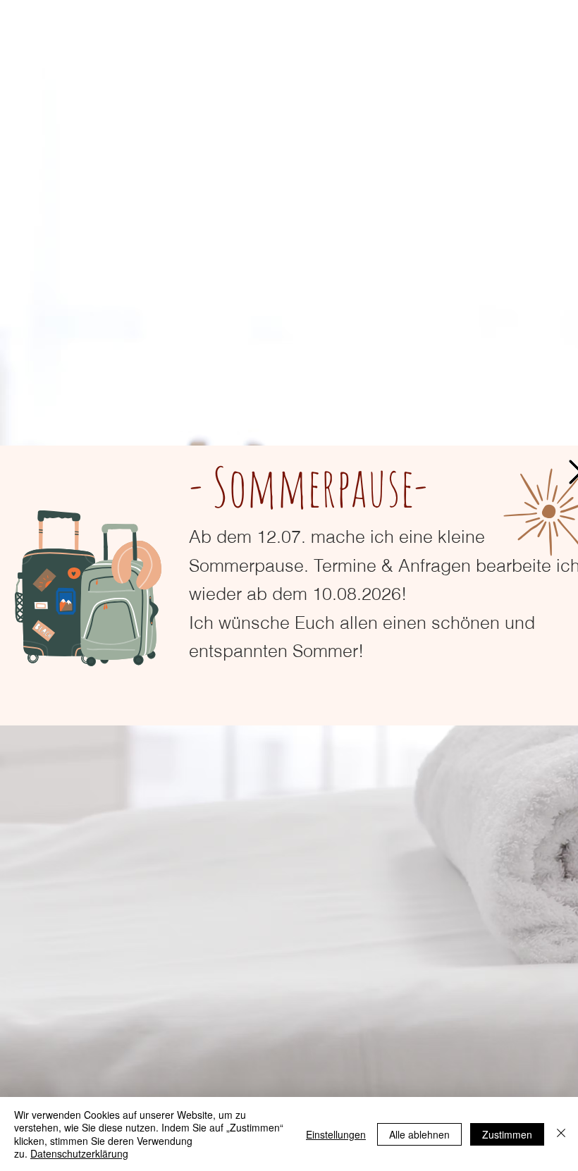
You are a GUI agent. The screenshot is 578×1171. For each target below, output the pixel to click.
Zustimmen (507, 1134)
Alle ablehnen (419, 1134)
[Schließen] (561, 1134)
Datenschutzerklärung (79, 1153)
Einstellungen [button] (336, 1134)
